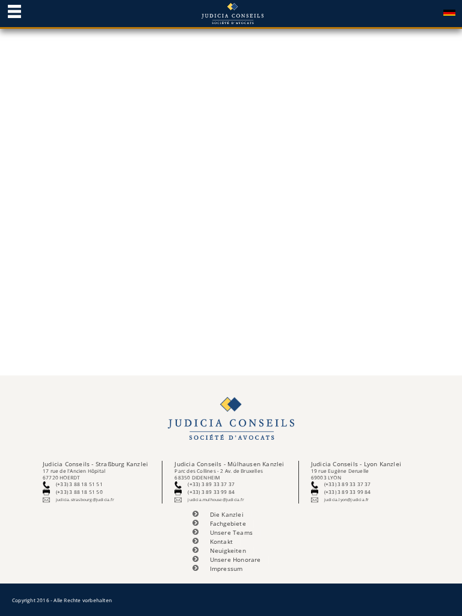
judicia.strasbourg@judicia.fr (85, 499)
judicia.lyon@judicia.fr (346, 499)
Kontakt (221, 542)
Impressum (226, 569)
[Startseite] (231, 12)
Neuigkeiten (228, 551)
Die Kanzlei (227, 515)
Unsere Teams (231, 533)
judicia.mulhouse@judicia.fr (216, 499)
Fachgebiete (228, 524)
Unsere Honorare (235, 560)
